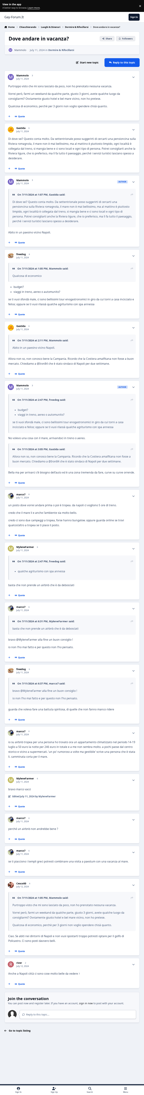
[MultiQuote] (9, 116)
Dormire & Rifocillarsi (61, 50)
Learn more (7, 6)
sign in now (86, 1003)
